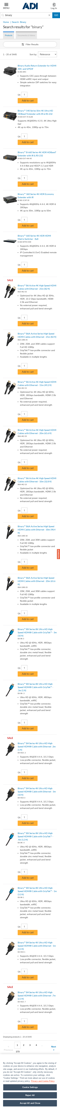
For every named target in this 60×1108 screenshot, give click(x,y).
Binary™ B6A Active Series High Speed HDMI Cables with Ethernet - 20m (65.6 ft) (36, 581)
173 (18, 1051)
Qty (19, 95)
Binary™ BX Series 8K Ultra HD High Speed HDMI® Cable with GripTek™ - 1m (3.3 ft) (37, 891)
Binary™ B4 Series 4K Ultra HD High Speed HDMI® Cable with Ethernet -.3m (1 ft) (37, 746)
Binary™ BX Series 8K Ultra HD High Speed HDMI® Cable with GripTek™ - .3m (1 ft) (35, 687)
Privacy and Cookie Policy (43, 1081)
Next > (53, 1048)
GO (56, 15)
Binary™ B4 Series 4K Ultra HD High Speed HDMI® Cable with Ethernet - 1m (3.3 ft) (37, 945)
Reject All (30, 1095)
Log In (54, 8)
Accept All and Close (30, 1103)
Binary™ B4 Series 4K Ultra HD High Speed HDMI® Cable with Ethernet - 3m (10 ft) (37, 791)
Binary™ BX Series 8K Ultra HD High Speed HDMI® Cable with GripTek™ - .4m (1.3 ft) (35, 836)
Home (6, 22)
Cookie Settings (30, 1087)
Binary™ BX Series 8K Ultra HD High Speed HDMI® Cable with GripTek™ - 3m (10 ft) (37, 632)
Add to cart (28, 100)
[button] (58, 554)
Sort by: (33, 54)
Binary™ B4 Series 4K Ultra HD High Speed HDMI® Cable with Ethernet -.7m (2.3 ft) (37, 995)
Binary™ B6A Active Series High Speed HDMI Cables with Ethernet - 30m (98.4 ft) (36, 529)
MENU (6, 8)
